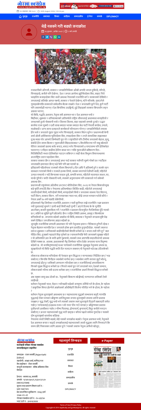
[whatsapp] (55, 37)
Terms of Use (65, 405)
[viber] (51, 37)
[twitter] (47, 37)
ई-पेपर (90, 16)
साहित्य (67, 16)
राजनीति (35, 16)
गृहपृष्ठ (25, 16)
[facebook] (43, 37)
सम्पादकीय (78, 16)
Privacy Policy (76, 405)
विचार (56, 16)
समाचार (46, 16)
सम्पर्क (99, 16)
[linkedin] (59, 37)
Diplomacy (113, 16)
